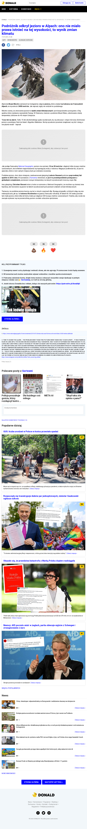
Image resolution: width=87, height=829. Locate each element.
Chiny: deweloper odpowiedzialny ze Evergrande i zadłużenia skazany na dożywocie (45, 701)
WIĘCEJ (37, 9)
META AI (48, 395)
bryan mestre (12, 40)
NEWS (4, 9)
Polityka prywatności (47, 806)
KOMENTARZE (26, 9)
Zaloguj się (67, 3)
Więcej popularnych (11, 688)
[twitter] (9, 45)
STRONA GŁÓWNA (31, 782)
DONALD (4, 19)
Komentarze (37, 802)
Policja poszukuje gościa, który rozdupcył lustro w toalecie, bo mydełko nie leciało (11, 402)
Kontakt (45, 804)
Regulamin (35, 806)
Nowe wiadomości (8, 773)
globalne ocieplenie (26, 40)
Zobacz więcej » (34, 488)
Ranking (54, 802)
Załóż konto (79, 3)
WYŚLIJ (18, 45)
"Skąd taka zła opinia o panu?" (74, 397)
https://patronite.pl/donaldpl (68, 284)
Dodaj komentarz (10, 408)
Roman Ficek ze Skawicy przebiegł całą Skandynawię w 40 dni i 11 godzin (41, 761)
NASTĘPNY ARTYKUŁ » (54, 782)
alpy (4, 40)
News (30, 802)
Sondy (38, 804)
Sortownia (25, 280)
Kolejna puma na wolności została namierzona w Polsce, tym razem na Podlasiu (44, 713)
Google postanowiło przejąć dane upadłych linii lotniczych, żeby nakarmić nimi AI (44, 749)
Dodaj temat (53, 804)
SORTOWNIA (13, 9)
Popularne (46, 802)
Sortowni (27, 370)
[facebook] (4, 45)
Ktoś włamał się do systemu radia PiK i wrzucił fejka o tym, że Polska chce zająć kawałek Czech (49, 737)
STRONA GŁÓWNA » (12, 319)
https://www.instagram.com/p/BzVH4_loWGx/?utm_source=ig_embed (21, 357)
